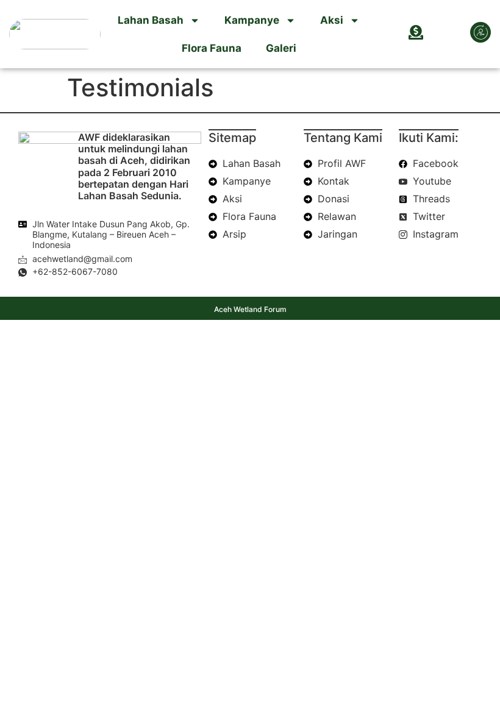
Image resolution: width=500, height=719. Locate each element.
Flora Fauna (211, 48)
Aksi (331, 20)
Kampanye (251, 20)
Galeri (281, 48)
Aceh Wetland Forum (250, 309)
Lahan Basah (151, 20)
